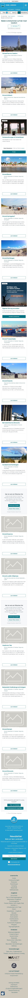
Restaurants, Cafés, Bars (14, 940)
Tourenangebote (14, 901)
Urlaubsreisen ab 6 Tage (14, 907)
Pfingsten (14, 924)
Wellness (14, 946)
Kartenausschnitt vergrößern (14, 808)
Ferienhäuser (14, 884)
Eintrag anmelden (14, 983)
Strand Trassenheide (9, 339)
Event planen (14, 917)
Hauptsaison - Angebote (14, 911)
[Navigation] (25, 5)
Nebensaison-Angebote (14, 899)
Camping (14, 886)
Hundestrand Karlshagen (10, 465)
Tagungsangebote (14, 926)
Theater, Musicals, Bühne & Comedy (14, 953)
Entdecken (20, 16)
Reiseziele (14, 938)
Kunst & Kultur (14, 936)
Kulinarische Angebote (14, 923)
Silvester (14, 913)
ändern (22, 148)
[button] (11, 5)
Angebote (14, 893)
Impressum (14, 984)
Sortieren (15, 26)
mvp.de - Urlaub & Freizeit (14, 828)
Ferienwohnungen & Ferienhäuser (13, 137)
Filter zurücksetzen (15, 805)
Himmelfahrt (14, 921)
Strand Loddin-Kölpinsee (10, 576)
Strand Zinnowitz (7, 771)
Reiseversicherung (14, 990)
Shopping (14, 942)
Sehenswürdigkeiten (14, 932)
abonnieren (14, 858)
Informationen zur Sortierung (14, 28)
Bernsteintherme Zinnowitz (11, 423)
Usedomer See (7, 645)
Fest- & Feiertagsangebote (14, 897)
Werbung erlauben (14, 505)
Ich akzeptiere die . (14, 863)
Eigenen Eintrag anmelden (10, 308)
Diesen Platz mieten (14, 508)
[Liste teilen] (9, 26)
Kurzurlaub (14, 895)
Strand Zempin (7, 729)
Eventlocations (14, 919)
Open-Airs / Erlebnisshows (14, 951)
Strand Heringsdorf (8, 216)
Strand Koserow (7, 534)
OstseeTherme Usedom (9, 53)
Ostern (14, 909)
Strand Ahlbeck (7, 95)
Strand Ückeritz (7, 381)
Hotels (14, 878)
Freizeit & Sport (14, 934)
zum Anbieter (14, 73)
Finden (14, 152)
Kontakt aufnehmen (14, 316)
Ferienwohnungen (14, 880)
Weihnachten (14, 915)
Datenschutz (14, 986)
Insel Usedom (15, 1)
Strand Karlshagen (8, 258)
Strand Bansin (6, 174)
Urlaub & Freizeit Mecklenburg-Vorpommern (14, 974)
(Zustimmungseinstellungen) (14, 988)
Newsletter (14, 992)
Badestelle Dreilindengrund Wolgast (14, 687)
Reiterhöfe (14, 888)
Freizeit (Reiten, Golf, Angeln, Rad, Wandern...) (14, 904)
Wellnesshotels (14, 890)
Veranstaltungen (14, 949)
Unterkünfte (14, 875)
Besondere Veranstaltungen (14, 944)
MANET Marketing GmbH (16, 830)
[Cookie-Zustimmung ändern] (3, 993)
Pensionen (14, 882)
